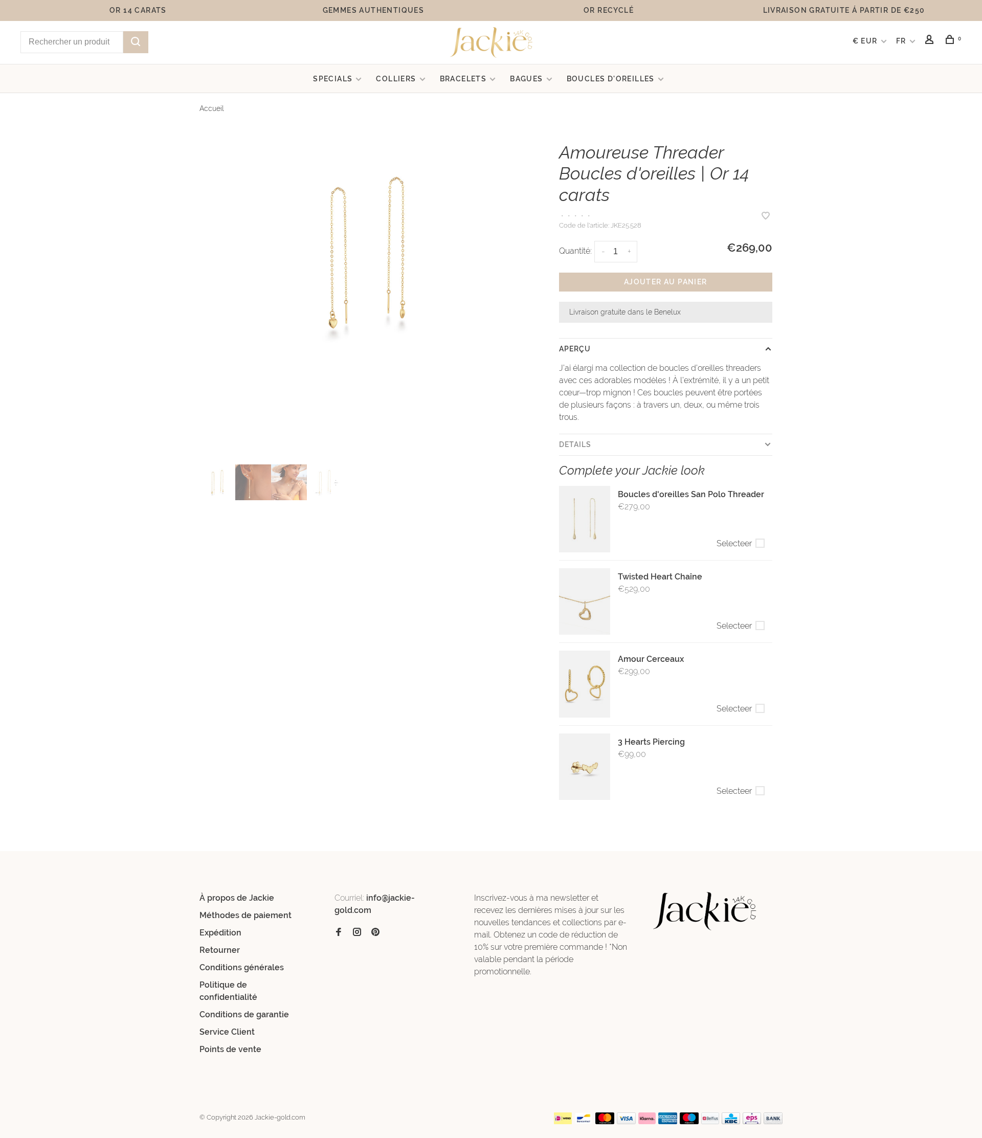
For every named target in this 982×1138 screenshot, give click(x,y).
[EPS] (752, 1121)
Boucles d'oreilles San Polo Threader (691, 494)
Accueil (211, 108)
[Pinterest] (375, 933)
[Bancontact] (583, 1121)
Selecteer (734, 543)
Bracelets (463, 79)
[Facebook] (338, 933)
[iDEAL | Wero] (563, 1121)
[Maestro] (689, 1121)
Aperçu (575, 349)
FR (901, 41)
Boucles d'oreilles (611, 79)
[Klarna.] (647, 1121)
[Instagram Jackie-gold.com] (357, 933)
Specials (332, 79)
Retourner (219, 950)
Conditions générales (241, 967)
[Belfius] (710, 1121)
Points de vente (230, 1049)
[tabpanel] (366, 255)
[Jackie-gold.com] (705, 911)
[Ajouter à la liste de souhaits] (766, 216)
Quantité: (575, 251)
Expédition (220, 933)
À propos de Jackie (236, 898)
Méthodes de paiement (245, 915)
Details (575, 444)
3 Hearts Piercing (651, 742)
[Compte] (931, 41)
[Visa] (626, 1121)
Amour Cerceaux (651, 659)
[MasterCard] (604, 1121)
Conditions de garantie (244, 1014)
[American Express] (667, 1121)
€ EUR (866, 41)
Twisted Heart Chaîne (660, 577)
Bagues (526, 79)
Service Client (227, 1032)
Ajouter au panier (665, 282)
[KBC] (731, 1121)
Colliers (396, 79)
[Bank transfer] (773, 1121)
